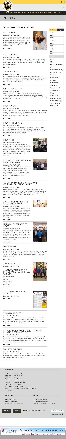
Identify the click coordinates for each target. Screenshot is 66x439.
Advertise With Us (57, 414)
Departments (9, 379)
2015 (51, 62)
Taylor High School (10, 399)
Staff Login (17, 384)
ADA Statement (19, 386)
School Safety (18, 375)
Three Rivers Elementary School (14, 403)
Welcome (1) (54, 106)
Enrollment (17, 379)
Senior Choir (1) (55, 96)
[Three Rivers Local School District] (8, 6)
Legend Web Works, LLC (37, 410)
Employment (18, 373)
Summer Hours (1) (56, 101)
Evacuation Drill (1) (56, 70)
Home (7, 373)
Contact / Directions (20, 383)
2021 (51, 46)
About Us (7, 388)
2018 (51, 54)
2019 (51, 51)
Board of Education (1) (56, 66)
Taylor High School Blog (40, 399)
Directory (8, 384)
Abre (15, 377)
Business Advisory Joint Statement (24, 388)
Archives (53, 30)
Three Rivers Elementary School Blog (44, 403)
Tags (60, 30)
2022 (51, 43)
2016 (51, 59)
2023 (51, 40)
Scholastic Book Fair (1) (55, 91)
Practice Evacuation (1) (55, 81)
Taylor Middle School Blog (40, 401)
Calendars (8, 375)
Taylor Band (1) (55, 103)
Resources (8, 383)
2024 (51, 38)
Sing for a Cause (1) (56, 98)
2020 (51, 48)
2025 (51, 35)
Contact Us (17, 411)
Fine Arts (7, 381)
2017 (51, 56)
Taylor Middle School (11, 401)
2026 (51, 32)
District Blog (9, 390)
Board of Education (20, 381)
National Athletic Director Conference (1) (55, 74)
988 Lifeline (8, 386)
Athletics (7, 377)
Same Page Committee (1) (55, 86)
